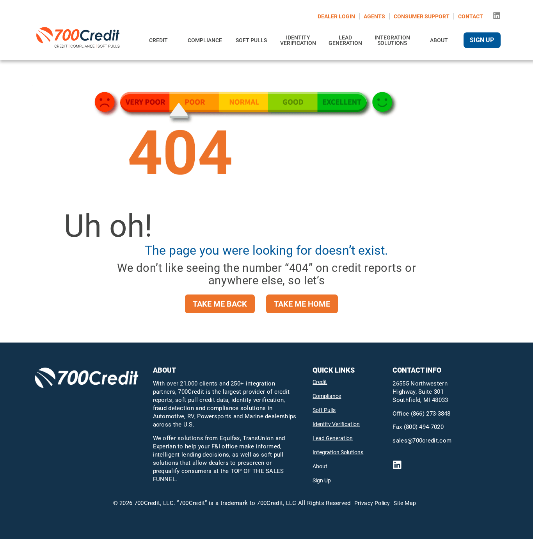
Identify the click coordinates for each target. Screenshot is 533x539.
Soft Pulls (324, 410)
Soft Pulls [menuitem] (251, 40)
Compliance (327, 396)
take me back (220, 304)
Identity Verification (336, 424)
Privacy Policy (372, 503)
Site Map (405, 503)
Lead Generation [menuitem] (345, 40)
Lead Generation (333, 438)
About (320, 466)
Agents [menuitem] (374, 16)
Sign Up (322, 480)
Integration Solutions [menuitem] (392, 40)
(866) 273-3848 (431, 413)
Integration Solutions (338, 452)
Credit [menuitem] (158, 40)
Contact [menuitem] (470, 16)
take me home (302, 304)
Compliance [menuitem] (205, 40)
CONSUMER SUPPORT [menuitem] (421, 16)
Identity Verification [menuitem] (298, 40)
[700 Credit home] (79, 40)
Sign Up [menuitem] (482, 40)
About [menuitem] (439, 40)
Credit (320, 382)
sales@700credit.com (422, 440)
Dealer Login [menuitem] (336, 16)
